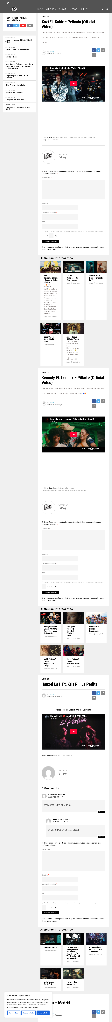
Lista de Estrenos (58, 16)
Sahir (62, 137)
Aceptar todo (43, 1013)
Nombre (45, 203)
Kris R (69, 756)
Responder (101, 811)
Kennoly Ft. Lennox (67, 488)
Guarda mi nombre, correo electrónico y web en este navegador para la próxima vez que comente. (73, 231)
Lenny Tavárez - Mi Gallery (14, 100)
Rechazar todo (28, 1013)
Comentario (47, 178)
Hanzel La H (62, 756)
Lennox (78, 490)
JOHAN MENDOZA (56, 794)
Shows (74, 16)
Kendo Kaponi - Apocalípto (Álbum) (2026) (17, 108)
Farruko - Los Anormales (14, 92)
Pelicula (56, 137)
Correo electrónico (49, 213)
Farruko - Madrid (11, 57)
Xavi (65, 137)
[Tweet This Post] (16, 25)
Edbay (52, 51)
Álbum (84, 9)
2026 (55, 756)
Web (43, 222)
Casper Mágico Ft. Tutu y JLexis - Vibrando (17, 77)
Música (62, 9)
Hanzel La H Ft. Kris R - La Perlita (17, 49)
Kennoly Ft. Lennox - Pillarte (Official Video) (18, 41)
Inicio (40, 9)
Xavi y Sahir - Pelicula (50, 140)
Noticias (49, 9)
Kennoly (56, 488)
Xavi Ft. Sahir (72, 137)
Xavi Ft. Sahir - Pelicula (86, 137)
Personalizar (14, 1013)
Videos (73, 9)
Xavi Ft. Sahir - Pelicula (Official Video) (17, 19)
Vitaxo (68, 283)
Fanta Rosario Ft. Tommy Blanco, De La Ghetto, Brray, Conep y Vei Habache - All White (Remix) (19, 66)
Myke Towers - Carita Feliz (15, 85)
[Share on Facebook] (10, 25)
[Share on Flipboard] (23, 25)
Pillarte (83, 490)
